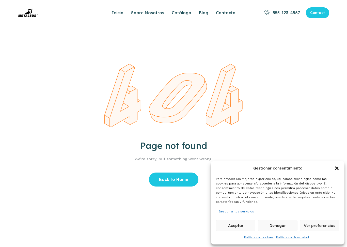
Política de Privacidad (292, 237)
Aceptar (235, 225)
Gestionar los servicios (236, 211)
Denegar (278, 225)
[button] (336, 168)
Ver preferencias (319, 225)
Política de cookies (259, 237)
